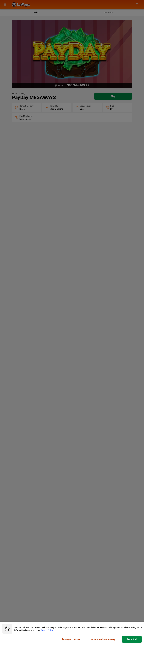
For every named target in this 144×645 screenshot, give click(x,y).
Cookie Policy (47, 630)
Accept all (132, 639)
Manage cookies (71, 639)
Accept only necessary (103, 639)
